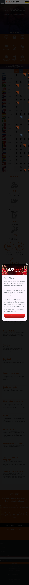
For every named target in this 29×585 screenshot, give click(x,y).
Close (27, 264)
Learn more (14, 316)
